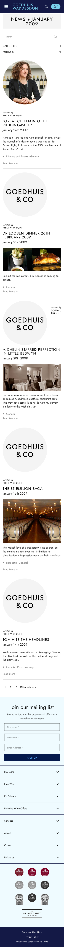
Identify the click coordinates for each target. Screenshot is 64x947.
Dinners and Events (17, 156)
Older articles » (28, 687)
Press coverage (25, 667)
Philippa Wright (12, 115)
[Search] (57, 36)
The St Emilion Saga (23, 489)
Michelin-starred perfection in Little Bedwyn (31, 352)
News (18, 19)
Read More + (10, 163)
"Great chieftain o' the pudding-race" (26, 123)
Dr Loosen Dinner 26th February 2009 (26, 235)
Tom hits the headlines (26, 640)
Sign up (32, 757)
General (34, 156)
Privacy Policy (32, 937)
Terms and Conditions (32, 932)
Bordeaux (11, 563)
